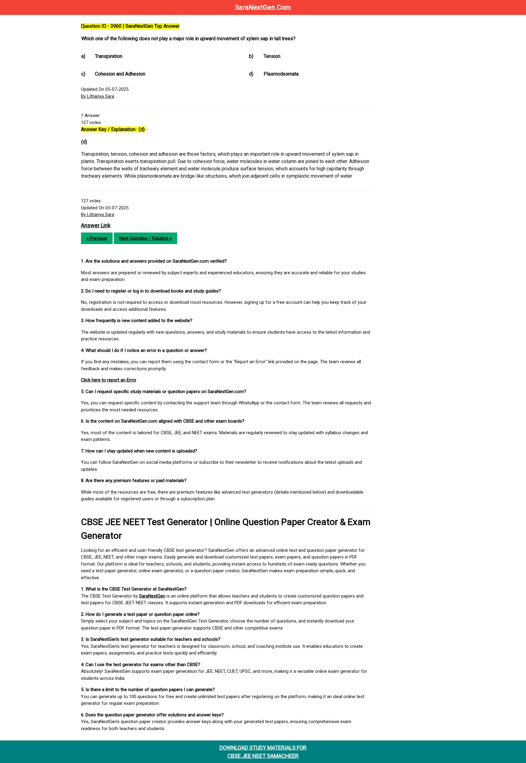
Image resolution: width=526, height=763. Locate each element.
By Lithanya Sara (97, 96)
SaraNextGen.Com (263, 7)
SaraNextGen (152, 596)
